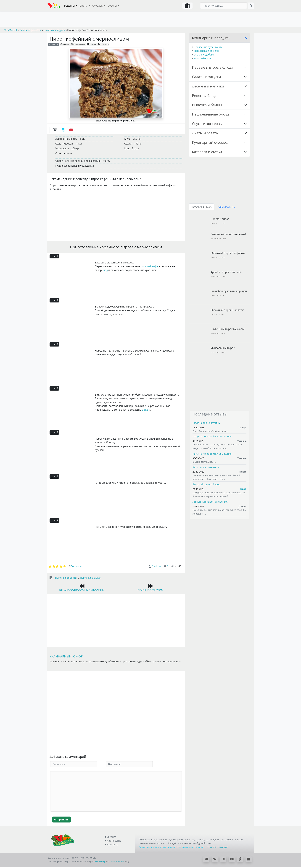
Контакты (112, 844)
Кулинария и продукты (211, 37)
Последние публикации (208, 47)
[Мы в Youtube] (232, 859)
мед (105, 270)
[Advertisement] (116, 215)
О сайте (111, 837)
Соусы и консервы (207, 123)
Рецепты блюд (204, 95)
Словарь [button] (97, 5)
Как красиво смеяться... (207, 467)
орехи (145, 409)
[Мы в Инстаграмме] (223, 859)
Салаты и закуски (206, 76)
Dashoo (156, 566)
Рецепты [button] (69, 5)
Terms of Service (116, 861)
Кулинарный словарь (210, 142)
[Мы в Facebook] (249, 859)
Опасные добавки (204, 54)
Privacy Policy (99, 861)
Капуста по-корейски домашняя (212, 436)
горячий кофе (149, 266)
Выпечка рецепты (66, 577)
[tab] (55, 130)
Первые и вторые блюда (212, 67)
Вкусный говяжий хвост (207, 484)
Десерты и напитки (208, 86)
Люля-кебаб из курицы (206, 423)
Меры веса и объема (206, 51)
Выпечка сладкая (90, 577)
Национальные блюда (211, 114)
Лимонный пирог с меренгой (210, 501)
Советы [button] (112, 5)
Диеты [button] (84, 5)
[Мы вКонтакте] (215, 859)
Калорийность (202, 58)
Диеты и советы (205, 133)
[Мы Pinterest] (206, 859)
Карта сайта (113, 840)
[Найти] (251, 6)
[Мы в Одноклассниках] (240, 859)
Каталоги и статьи (207, 151)
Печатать (76, 566)
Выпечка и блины (207, 104)
